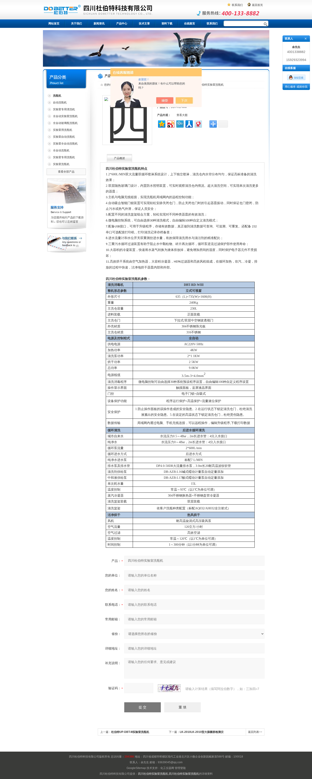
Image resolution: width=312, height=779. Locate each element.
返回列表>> (255, 732)
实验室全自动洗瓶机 (65, 143)
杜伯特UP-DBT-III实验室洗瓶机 (130, 732)
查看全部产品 (66, 171)
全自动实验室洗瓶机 (65, 116)
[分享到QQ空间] (161, 123)
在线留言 (189, 23)
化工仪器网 (167, 768)
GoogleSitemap (136, 768)
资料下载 (166, 23)
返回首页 (257, 5)
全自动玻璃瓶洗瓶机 (65, 123)
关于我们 (76, 23)
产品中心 (121, 23)
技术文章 (144, 23)
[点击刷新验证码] (169, 688)
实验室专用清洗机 (64, 109)
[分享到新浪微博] (170, 123)
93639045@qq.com (170, 762)
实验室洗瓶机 (61, 164)
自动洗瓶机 (60, 102)
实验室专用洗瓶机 (64, 157)
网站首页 (53, 23)
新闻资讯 (99, 23)
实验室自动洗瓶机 (64, 136)
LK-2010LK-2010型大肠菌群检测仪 (202, 732)
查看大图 (182, 115)
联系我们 (237, 5)
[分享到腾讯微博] (179, 123)
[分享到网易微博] (198, 123)
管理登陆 (180, 768)
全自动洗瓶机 (61, 150)
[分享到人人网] (189, 123)
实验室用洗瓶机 (62, 130)
